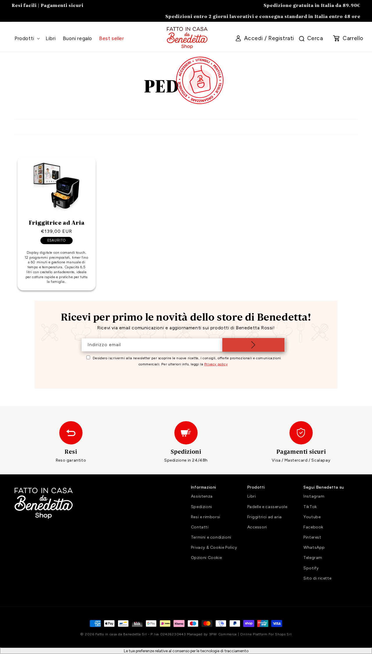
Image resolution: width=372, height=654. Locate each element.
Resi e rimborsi (205, 516)
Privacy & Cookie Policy (214, 547)
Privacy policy (216, 364)
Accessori (257, 527)
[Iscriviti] (253, 345)
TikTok (310, 506)
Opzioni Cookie (206, 557)
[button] (26, 38)
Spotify (311, 568)
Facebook (313, 527)
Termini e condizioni (211, 537)
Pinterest (312, 537)
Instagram (313, 496)
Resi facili (24, 5)
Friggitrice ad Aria (56, 223)
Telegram (312, 557)
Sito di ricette (317, 578)
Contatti (200, 527)
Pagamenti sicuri (62, 5)
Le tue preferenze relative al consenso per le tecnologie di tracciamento (186, 650)
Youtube (312, 516)
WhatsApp (314, 547)
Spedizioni (201, 506)
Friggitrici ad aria (264, 516)
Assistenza (202, 496)
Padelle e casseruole (267, 506)
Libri (251, 496)
